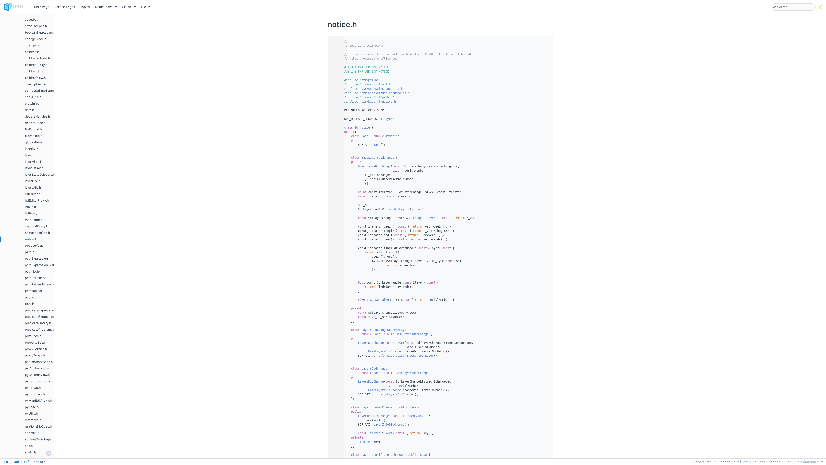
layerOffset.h (34, 168)
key (420, 416)
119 (334, 407)
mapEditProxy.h (36, 226)
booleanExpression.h (40, 32)
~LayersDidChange (399, 394)
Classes (127, 7)
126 (334, 433)
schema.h (32, 433)
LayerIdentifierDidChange (382, 454)
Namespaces (104, 7)
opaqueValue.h (35, 245)
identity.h (31, 148)
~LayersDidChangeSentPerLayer (409, 355)
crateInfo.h (33, 103)
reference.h (33, 420)
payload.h (32, 297)
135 (334, 454)
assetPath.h (33, 19)
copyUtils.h (33, 97)
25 (334, 127)
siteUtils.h (32, 452)
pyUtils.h (31, 413)
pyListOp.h (33, 387)
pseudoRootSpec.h (39, 362)
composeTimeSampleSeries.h (46, 90)
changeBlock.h (35, 39)
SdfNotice (362, 127)
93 (334, 330)
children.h (32, 52)
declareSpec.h (35, 123)
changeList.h (34, 45)
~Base (376, 144)
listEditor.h (32, 194)
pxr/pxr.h (369, 80)
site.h (29, 446)
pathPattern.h (35, 278)
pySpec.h (32, 407)
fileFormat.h (33, 129)
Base (364, 136)
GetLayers (402, 209)
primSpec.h (33, 336)
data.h (29, 110)
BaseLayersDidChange (377, 157)
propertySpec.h (36, 342)
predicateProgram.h (39, 329)
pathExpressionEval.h (41, 265)
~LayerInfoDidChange (388, 424)
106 (334, 368)
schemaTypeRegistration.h (44, 439)
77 (334, 299)
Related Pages (64, 7)
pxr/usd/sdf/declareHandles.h (385, 93)
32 (334, 136)
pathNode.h (33, 271)
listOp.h (30, 207)
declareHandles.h (37, 116)
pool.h (29, 303)
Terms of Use (748, 461)
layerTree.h (33, 181)
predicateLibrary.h (38, 323)
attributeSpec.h (36, 26)
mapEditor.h (34, 220)
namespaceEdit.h (37, 232)
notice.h (31, 239)
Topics (85, 7)
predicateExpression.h (41, 310)
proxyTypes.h (35, 355)
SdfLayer (385, 119)
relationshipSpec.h (38, 426)
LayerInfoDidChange (376, 407)
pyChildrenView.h (37, 375)
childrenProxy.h (36, 65)
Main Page (41, 7)
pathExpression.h (38, 258)
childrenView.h (35, 77)
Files (144, 7)
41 (334, 157)
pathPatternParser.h (39, 284)
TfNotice (392, 136)
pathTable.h (33, 291)
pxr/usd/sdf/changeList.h (382, 88)
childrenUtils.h (35, 71)
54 (334, 209)
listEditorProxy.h (37, 200)
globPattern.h (35, 142)
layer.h (29, 155)
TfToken (409, 416)
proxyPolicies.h (36, 349)
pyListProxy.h (35, 394)
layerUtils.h (33, 187)
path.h (29, 252)
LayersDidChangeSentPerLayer (384, 330)
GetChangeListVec (421, 218)
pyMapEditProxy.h (38, 400)
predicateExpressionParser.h (45, 316)
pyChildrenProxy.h (38, 368)
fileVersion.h (33, 136)
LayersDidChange (374, 368)
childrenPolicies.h (37, 58)
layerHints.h (33, 161)
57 (334, 218)
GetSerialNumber (383, 299)
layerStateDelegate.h (40, 174)
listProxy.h (32, 213)
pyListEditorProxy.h (39, 381)
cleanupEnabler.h (37, 84)
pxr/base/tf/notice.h (378, 101)
